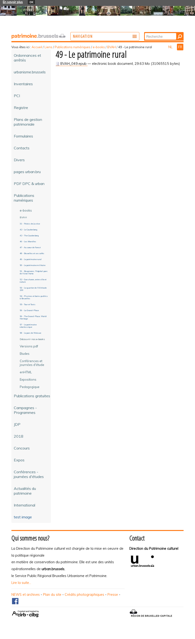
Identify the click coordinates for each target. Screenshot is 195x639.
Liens (48, 47)
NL (170, 47)
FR (180, 47)
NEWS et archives (25, 594)
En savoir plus (13, 2)
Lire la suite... (21, 583)
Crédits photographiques (84, 594)
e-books (99, 47)
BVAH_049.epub (73, 64)
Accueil (37, 47)
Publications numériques (72, 47)
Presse (112, 594)
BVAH (111, 47)
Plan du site (52, 594)
